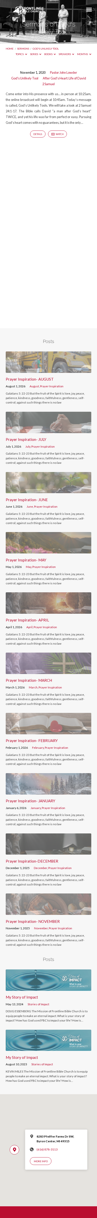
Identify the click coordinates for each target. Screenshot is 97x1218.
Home (9, 48)
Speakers (65, 54)
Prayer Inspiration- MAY (26, 560)
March (33, 687)
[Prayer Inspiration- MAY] (48, 550)
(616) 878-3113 (47, 1149)
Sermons (23, 48)
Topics (20, 54)
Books (48, 54)
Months (82, 54)
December (40, 868)
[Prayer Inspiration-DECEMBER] (48, 852)
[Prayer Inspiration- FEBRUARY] (48, 731)
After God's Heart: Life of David (64, 78)
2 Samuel (48, 84)
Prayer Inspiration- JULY (26, 439)
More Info (41, 1161)
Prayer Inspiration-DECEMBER (32, 861)
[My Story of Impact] (48, 988)
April (29, 627)
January (36, 808)
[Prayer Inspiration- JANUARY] (48, 792)
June (30, 506)
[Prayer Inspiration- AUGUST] (48, 370)
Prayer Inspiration (51, 386)
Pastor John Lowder (63, 72)
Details (37, 134)
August (34, 386)
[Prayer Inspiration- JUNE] (48, 490)
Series (34, 54)
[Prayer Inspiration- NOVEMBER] (48, 912)
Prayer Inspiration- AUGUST (30, 379)
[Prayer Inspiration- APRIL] (48, 611)
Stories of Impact (38, 1004)
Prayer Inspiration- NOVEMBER (33, 921)
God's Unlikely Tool (46, 48)
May (28, 566)
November (41, 928)
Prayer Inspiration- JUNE (27, 499)
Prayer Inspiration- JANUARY (30, 801)
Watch (59, 134)
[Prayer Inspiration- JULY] (48, 430)
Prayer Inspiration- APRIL (27, 620)
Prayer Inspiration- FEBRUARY (32, 740)
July (27, 446)
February (38, 747)
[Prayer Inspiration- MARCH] (48, 671)
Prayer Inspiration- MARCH (29, 680)
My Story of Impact (22, 997)
